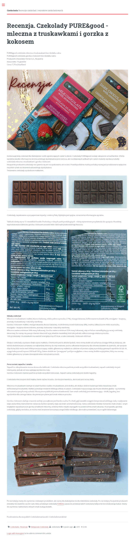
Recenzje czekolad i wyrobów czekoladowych (35, 10)
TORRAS (60, 504)
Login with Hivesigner (15, 533)
